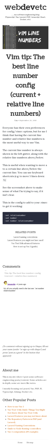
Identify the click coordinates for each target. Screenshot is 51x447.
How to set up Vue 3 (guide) (25, 246)
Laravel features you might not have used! (25, 240)
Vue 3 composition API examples (23, 432)
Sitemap (30, 442)
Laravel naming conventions (25, 237)
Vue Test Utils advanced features (25, 243)
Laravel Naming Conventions (21, 425)
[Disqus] (26, 310)
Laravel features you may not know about (27, 416)
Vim (16, 120)
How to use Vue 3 (16, 406)
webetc (25, 7)
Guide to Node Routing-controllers (24, 428)
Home (20, 442)
